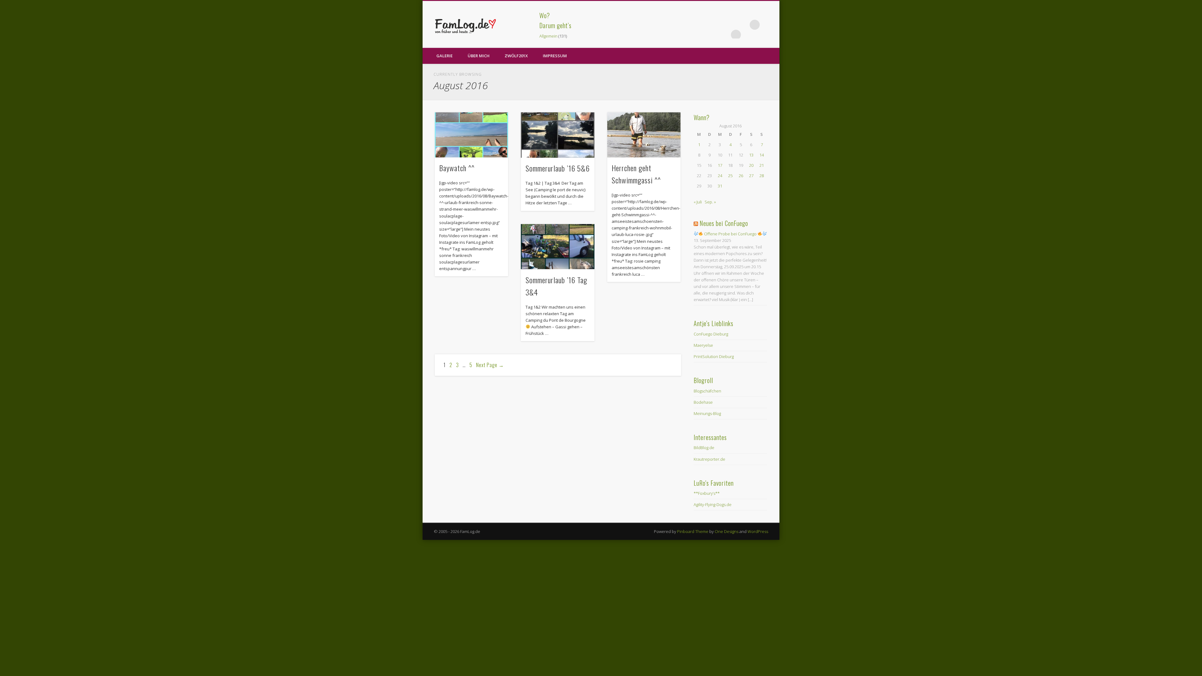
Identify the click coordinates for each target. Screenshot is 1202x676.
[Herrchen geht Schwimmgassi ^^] (644, 134)
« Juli (698, 202)
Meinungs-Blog (707, 413)
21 (761, 165)
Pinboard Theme (692, 531)
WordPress (757, 531)
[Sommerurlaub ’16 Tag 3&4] (557, 246)
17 (720, 165)
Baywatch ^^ (457, 167)
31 (720, 186)
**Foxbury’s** (707, 493)
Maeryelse (703, 345)
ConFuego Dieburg (711, 334)
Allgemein (548, 36)
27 (751, 175)
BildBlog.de (704, 447)
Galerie (444, 56)
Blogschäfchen (707, 391)
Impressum (555, 56)
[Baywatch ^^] (471, 134)
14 (761, 155)
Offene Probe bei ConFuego (730, 234)
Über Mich (479, 56)
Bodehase (703, 402)
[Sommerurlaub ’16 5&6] (557, 135)
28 (761, 175)
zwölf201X (516, 56)
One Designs (726, 531)
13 (751, 155)
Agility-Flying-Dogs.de (713, 504)
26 (741, 175)
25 (730, 175)
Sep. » (710, 202)
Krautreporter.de (709, 459)
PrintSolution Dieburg (714, 356)
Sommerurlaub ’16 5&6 (558, 168)
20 (751, 165)
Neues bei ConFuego (724, 223)
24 (720, 175)
